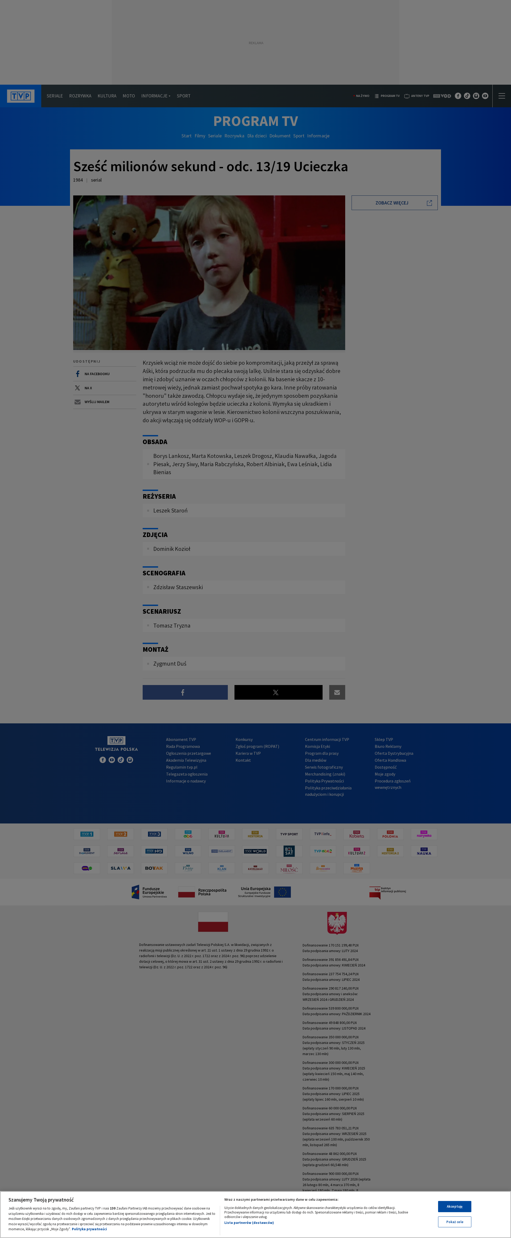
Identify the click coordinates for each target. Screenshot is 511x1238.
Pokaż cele (454, 1222)
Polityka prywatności (89, 1229)
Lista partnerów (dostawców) (249, 1222)
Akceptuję (455, 1206)
